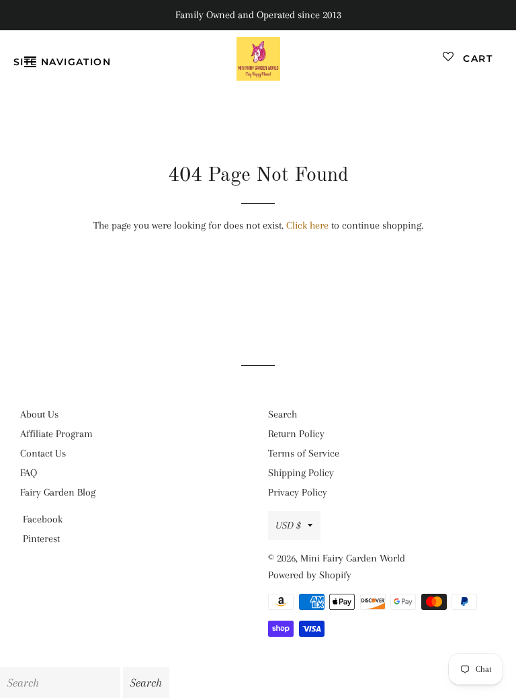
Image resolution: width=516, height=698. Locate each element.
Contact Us (43, 453)
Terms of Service (303, 453)
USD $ (288, 525)
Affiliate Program (56, 434)
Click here (307, 225)
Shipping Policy (301, 473)
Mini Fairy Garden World (352, 558)
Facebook (42, 519)
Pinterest (41, 539)
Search (282, 414)
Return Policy (296, 434)
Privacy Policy (297, 492)
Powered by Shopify (309, 575)
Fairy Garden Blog (57, 492)
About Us (39, 414)
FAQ (28, 473)
